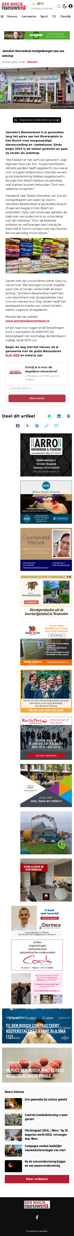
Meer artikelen (37, 1179)
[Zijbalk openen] (2, 16)
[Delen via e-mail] (56, 425)
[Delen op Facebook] (17, 425)
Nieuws (12, 16)
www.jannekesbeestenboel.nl (27, 321)
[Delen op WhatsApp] (49, 416)
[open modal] (70, 6)
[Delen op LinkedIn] (58, 416)
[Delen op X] (27, 425)
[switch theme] (64, 6)
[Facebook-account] (37, 1217)
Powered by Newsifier (37, 1231)
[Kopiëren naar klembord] (46, 425)
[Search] (59, 6)
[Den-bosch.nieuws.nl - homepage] (14, 6)
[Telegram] (37, 425)
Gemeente (28, 16)
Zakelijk (65, 16)
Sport (44, 16)
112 (54, 16)
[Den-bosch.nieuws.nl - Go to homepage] (37, 1204)
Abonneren (37, 398)
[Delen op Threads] (68, 416)
